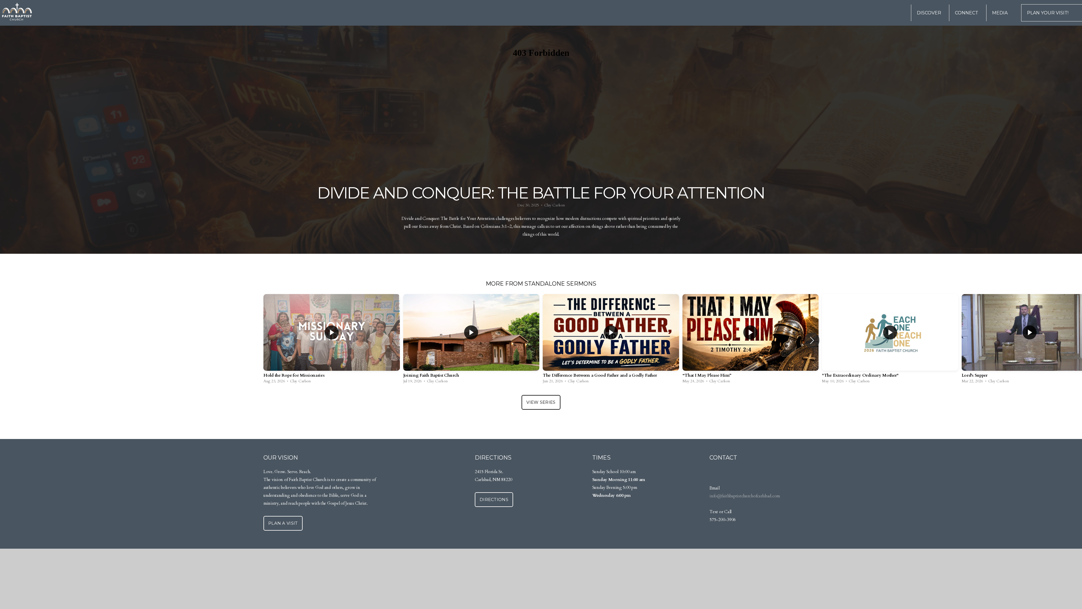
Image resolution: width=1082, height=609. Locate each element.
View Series (540, 402)
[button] (812, 340)
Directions (494, 499)
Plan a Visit (283, 523)
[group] (331, 340)
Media (1000, 13)
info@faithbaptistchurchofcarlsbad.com (744, 496)
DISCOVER (929, 13)
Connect (967, 13)
